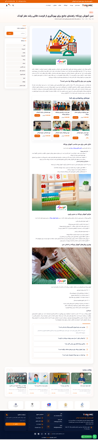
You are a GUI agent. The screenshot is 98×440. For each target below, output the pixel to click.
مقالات (59, 5)
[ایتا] (35, 433)
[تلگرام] (45, 433)
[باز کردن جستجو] (13, 5)
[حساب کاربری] (6, 5)
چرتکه (83, 19)
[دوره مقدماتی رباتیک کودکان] (42, 105)
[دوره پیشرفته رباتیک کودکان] (61, 126)
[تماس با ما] (95, 437)
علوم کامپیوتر (22, 74)
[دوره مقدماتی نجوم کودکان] (42, 126)
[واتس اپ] (42, 433)
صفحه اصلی (77, 5)
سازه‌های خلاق (22, 70)
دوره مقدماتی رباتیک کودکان (43, 112)
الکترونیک (23, 56)
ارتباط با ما (48, 5)
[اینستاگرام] (48, 433)
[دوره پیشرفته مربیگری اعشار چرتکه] (81, 105)
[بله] (38, 433)
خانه (92, 19)
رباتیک (24, 63)
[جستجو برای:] (19, 33)
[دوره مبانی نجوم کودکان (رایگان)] (81, 126)
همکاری (54, 5)
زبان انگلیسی (22, 67)
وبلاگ (90, 19)
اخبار (24, 45)
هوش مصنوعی (22, 85)
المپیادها (23, 49)
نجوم (24, 78)
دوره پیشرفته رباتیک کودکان (62, 133)
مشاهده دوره (75, 117)
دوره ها (71, 5)
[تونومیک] (87, 5)
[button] (61, 327)
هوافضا (23, 81)
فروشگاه (65, 5)
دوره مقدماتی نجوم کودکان (43, 133)
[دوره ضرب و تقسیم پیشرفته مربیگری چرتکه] (61, 105)
